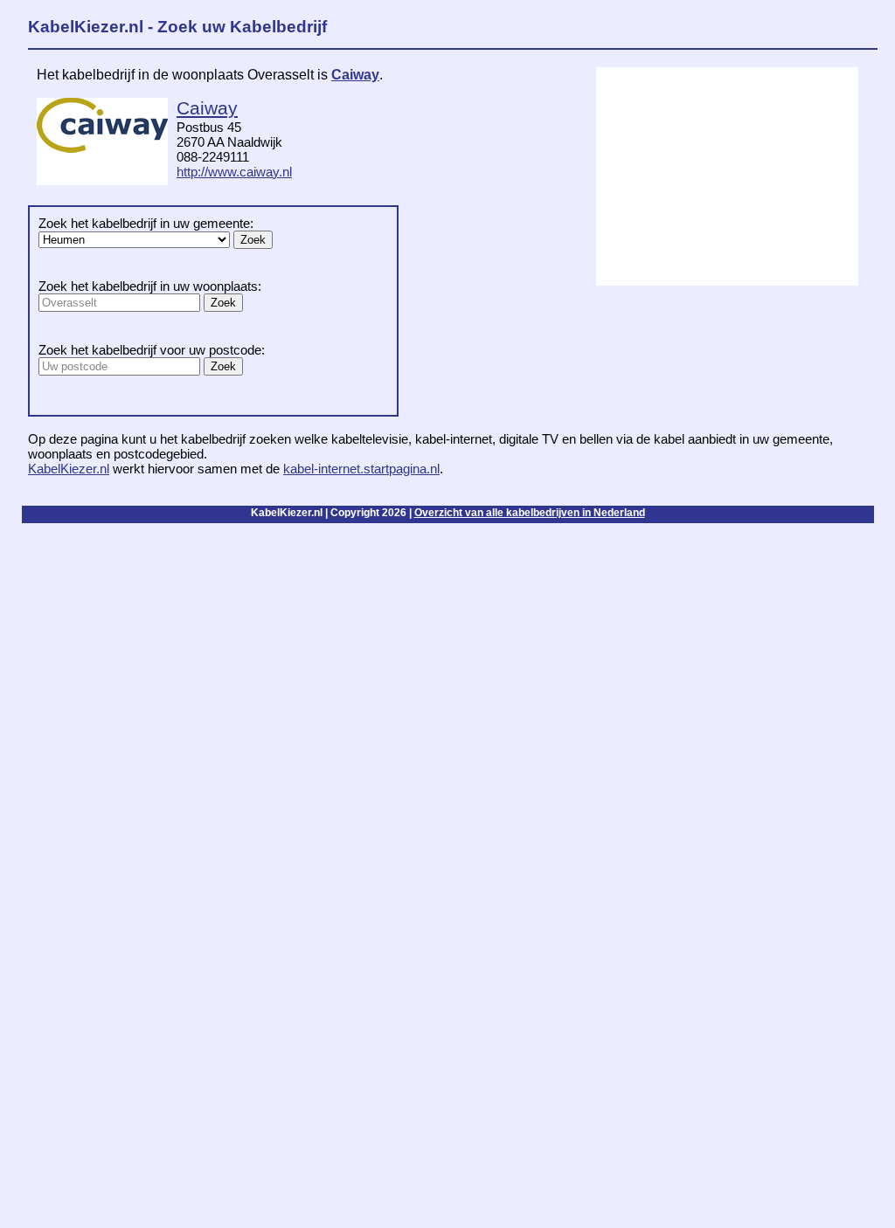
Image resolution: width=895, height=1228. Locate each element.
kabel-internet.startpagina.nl (361, 468)
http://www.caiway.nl (234, 171)
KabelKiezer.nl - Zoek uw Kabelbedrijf (177, 26)
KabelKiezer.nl (68, 468)
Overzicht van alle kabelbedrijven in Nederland (529, 513)
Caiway (355, 74)
